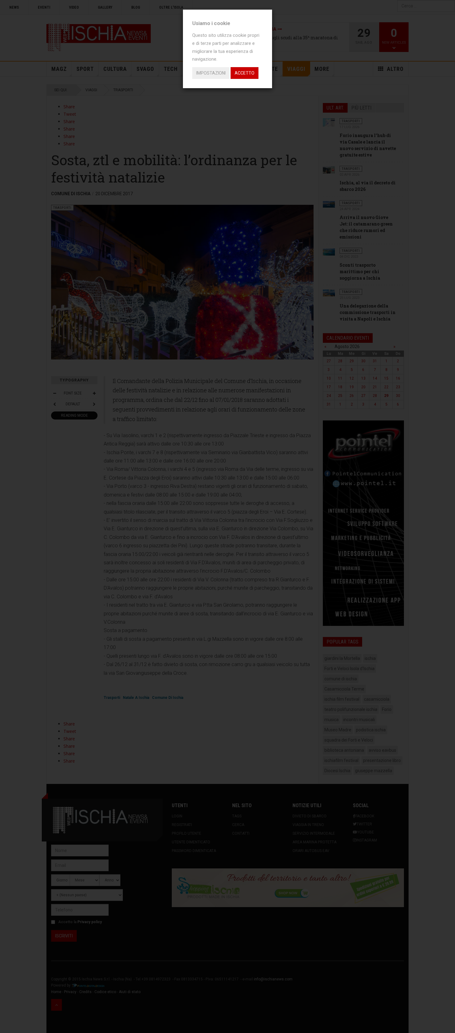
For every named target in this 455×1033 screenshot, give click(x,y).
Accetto (244, 73)
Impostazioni (211, 73)
